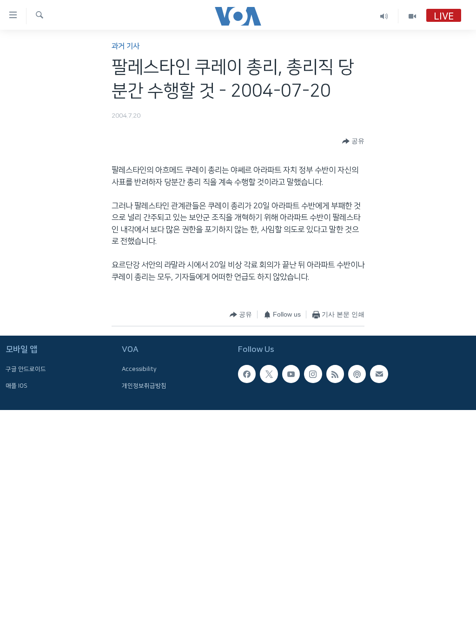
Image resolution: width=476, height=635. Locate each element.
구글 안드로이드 (26, 369)
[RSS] (335, 374)
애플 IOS (16, 386)
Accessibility (139, 369)
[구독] (379, 374)
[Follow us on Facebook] (247, 374)
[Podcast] (357, 374)
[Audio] (384, 16)
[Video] (412, 16)
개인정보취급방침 (144, 386)
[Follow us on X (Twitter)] (269, 374)
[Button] (353, 141)
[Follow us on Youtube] (291, 374)
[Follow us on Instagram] (313, 374)
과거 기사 (125, 46)
